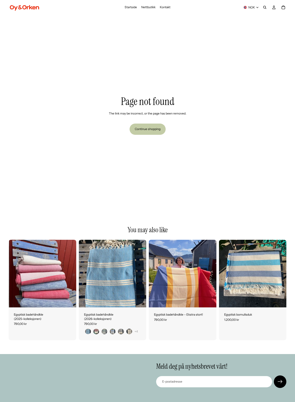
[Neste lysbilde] (69, 273)
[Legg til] (210, 301)
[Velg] (69, 301)
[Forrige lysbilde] (15, 273)
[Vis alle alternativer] (136, 331)
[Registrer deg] (280, 381)
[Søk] (265, 7)
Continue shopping (147, 129)
